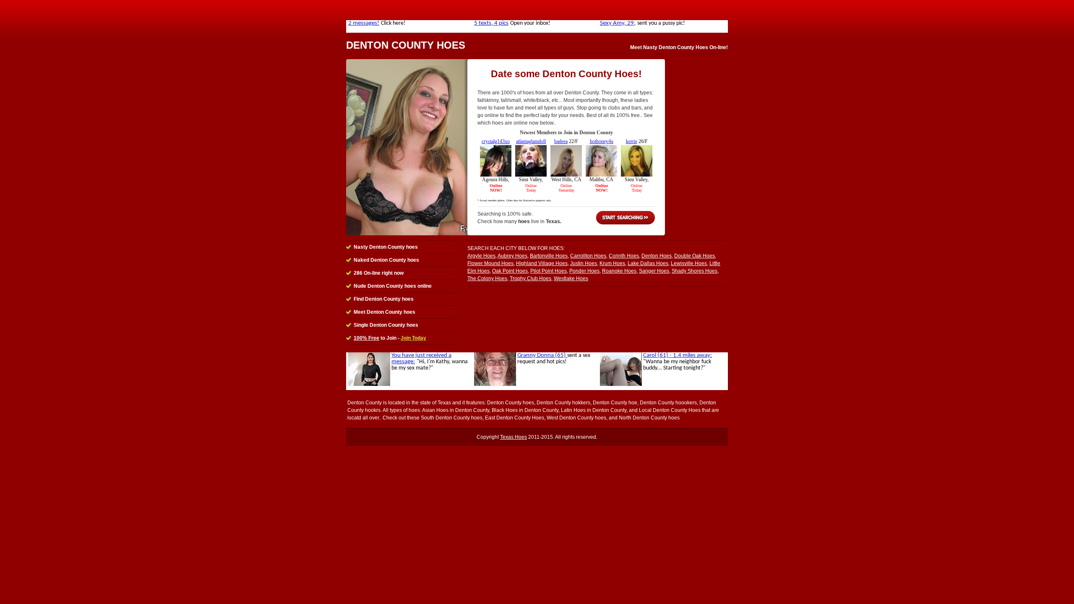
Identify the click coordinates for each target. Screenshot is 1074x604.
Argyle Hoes (481, 256)
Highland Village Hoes (542, 263)
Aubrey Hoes (512, 256)
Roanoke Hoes (619, 271)
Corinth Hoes (624, 256)
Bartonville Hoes (549, 256)
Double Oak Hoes (694, 256)
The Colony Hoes (487, 278)
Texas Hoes (513, 437)
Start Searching (625, 217)
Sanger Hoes (654, 271)
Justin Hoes (583, 263)
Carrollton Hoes (588, 256)
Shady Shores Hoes (694, 271)
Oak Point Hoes (510, 271)
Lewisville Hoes (689, 263)
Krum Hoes (612, 263)
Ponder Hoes (584, 271)
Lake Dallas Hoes (648, 263)
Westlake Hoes (571, 278)
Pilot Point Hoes (548, 271)
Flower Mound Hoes (490, 263)
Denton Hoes (656, 256)
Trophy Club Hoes (530, 278)
